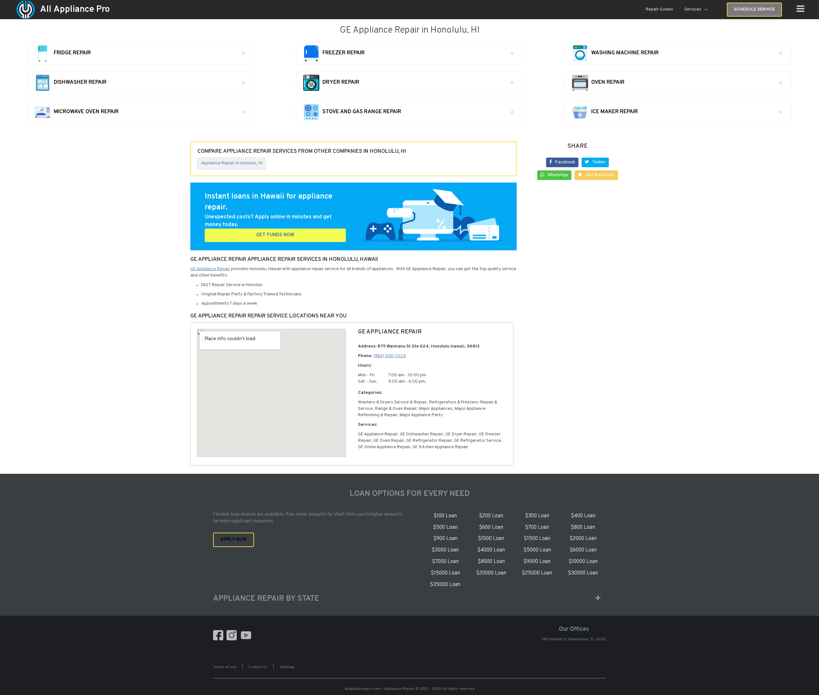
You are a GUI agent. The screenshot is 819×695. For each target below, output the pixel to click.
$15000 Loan (445, 573)
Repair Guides (659, 9)
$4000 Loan (491, 550)
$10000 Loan (583, 561)
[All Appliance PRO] (25, 9)
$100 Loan (445, 516)
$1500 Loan (537, 538)
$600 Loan (491, 527)
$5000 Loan (537, 550)
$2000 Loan (583, 538)
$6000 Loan (583, 550)
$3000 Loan (445, 550)
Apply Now (233, 540)
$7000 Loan (445, 561)
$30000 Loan (583, 573)
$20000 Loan (491, 573)
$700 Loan (537, 527)
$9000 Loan (537, 561)
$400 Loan (583, 516)
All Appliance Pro (75, 9)
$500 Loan (445, 527)
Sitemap (287, 667)
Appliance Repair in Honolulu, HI (231, 163)
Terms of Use (224, 667)
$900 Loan (445, 538)
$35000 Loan (445, 585)
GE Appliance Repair (210, 269)
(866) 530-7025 (389, 356)
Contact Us (257, 667)
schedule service (754, 9)
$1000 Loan (491, 538)
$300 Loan (537, 516)
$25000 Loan (537, 573)
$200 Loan (491, 516)
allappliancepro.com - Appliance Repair (379, 688)
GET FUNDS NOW (275, 235)
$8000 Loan (491, 561)
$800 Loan (583, 527)
